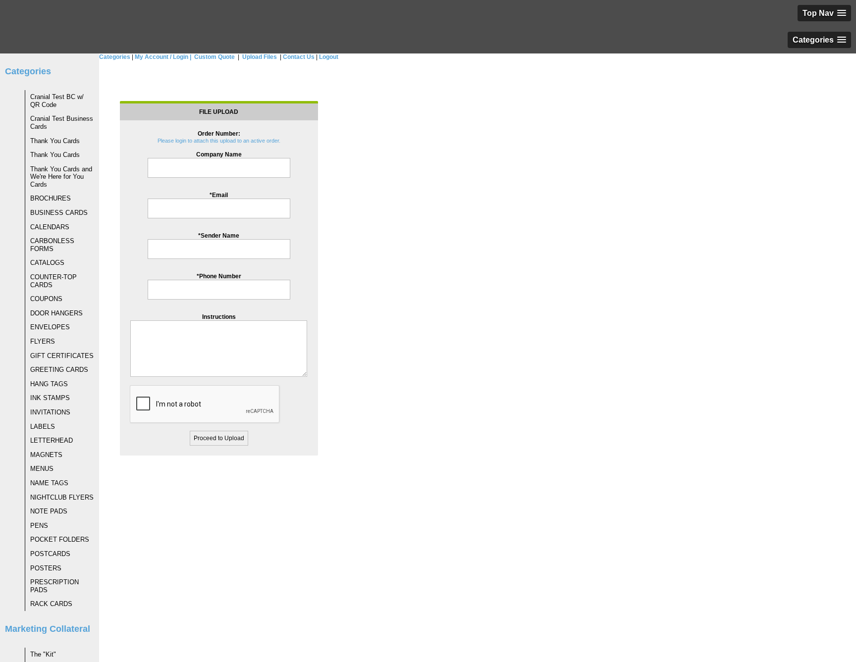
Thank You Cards (55, 141)
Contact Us (299, 56)
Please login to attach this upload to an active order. (219, 141)
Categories (114, 56)
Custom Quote (214, 56)
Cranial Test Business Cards (61, 122)
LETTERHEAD (51, 440)
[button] (824, 13)
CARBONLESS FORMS (52, 245)
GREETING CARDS (59, 369)
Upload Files (259, 56)
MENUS (42, 468)
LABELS (42, 426)
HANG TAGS (49, 384)
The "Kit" (43, 654)
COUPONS (46, 299)
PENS (39, 525)
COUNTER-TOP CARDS (53, 281)
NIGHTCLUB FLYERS (62, 497)
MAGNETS (46, 454)
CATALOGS (47, 262)
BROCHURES (50, 198)
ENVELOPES (50, 327)
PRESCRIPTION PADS (54, 586)
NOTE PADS (48, 511)
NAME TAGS (49, 483)
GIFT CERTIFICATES (62, 355)
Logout (328, 56)
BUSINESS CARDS (59, 212)
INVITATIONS (50, 412)
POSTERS (45, 568)
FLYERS (42, 341)
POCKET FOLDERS (59, 539)
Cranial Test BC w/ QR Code (57, 100)
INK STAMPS (50, 398)
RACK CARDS (51, 604)
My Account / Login (163, 56)
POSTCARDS (50, 554)
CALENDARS (49, 227)
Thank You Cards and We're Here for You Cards (61, 176)
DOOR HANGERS (56, 313)
